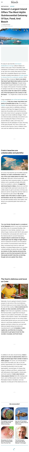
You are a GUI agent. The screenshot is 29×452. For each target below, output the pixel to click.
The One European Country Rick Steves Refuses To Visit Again (20, 442)
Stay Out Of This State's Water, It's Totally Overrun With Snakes (21, 423)
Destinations (4, 6)
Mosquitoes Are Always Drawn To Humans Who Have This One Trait (6, 442)
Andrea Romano (6, 24)
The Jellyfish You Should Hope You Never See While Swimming (7, 423)
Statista (3, 105)
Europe (12, 6)
